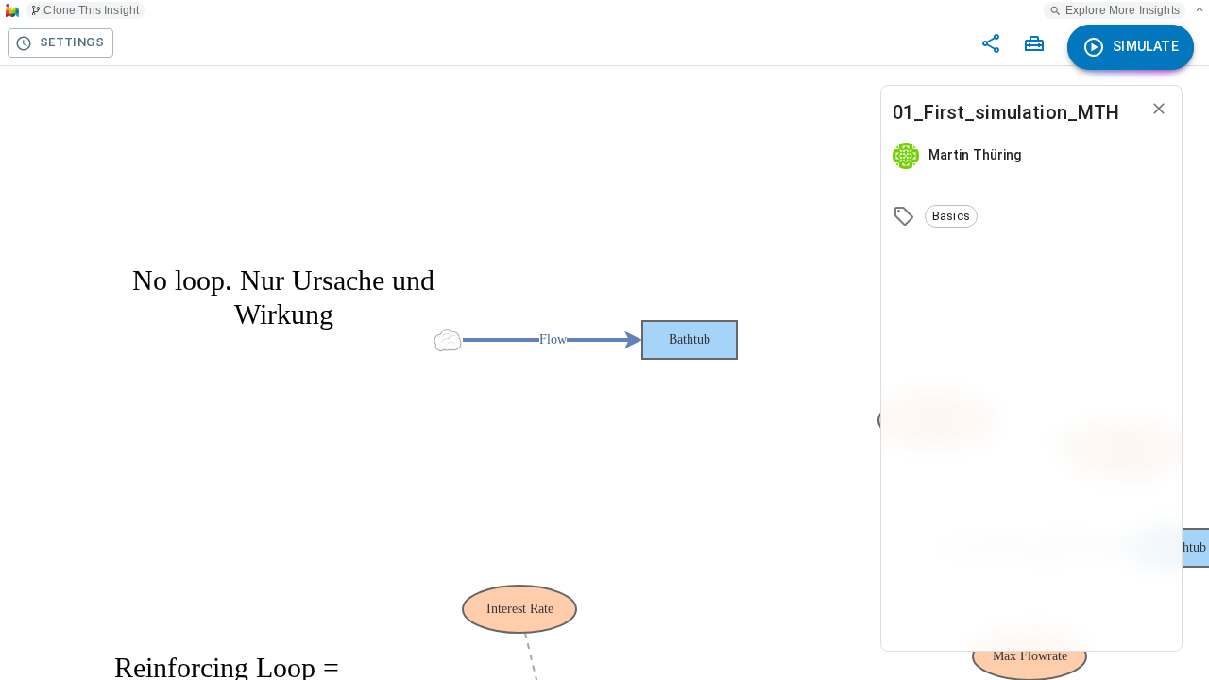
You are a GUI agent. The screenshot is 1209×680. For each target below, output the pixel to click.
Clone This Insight (91, 10)
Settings (72, 42)
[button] (951, 216)
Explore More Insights (1122, 10)
